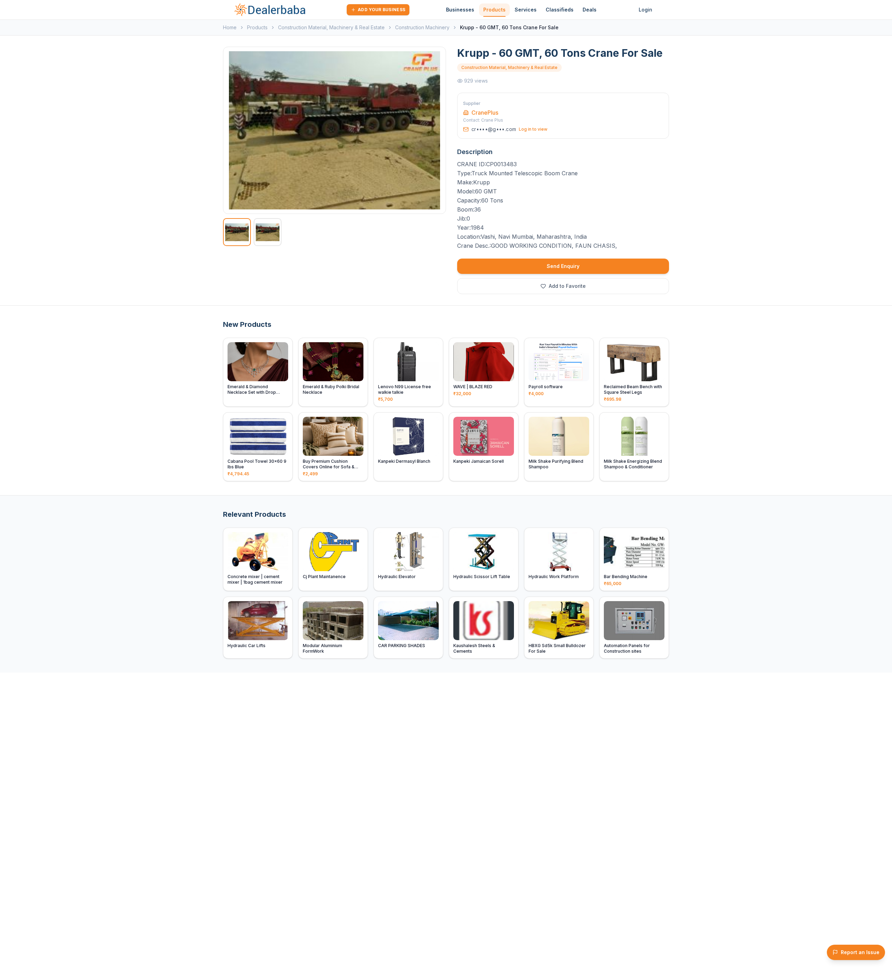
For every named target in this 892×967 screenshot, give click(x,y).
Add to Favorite (567, 286)
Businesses (460, 10)
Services (526, 10)
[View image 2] (268, 232)
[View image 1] (237, 232)
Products (494, 10)
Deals (590, 10)
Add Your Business (381, 9)
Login (645, 10)
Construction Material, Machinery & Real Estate (331, 27)
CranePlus (484, 112)
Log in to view (533, 129)
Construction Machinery (422, 27)
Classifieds (560, 10)
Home (230, 27)
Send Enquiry (563, 266)
